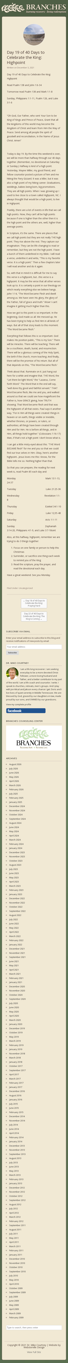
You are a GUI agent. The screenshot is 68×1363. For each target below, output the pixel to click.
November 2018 (17, 1053)
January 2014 (15, 1141)
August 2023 (15, 864)
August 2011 (15, 1229)
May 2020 (14, 1011)
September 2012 (17, 1200)
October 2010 (15, 1267)
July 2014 (13, 1124)
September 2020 (17, 998)
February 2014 (16, 1137)
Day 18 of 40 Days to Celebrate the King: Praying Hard (34, 603)
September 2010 (17, 1271)
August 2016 (15, 1095)
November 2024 (17, 810)
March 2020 (15, 1020)
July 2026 (13, 768)
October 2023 (15, 860)
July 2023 (13, 869)
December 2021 (17, 948)
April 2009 (14, 1309)
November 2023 (17, 856)
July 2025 (13, 793)
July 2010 (13, 1275)
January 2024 (15, 848)
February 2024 (16, 843)
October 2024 (15, 814)
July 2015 (13, 1103)
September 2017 (17, 1070)
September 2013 (17, 1154)
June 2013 (14, 1166)
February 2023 (16, 890)
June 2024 (14, 827)
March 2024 (15, 839)
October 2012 (15, 1196)
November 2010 (17, 1263)
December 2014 (17, 1116)
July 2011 (13, 1233)
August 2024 (15, 822)
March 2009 (15, 1313)
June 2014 (14, 1128)
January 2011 (15, 1254)
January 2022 (15, 944)
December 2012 (17, 1187)
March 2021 (15, 973)
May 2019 (14, 1036)
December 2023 (17, 852)
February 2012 (16, 1221)
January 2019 (15, 1049)
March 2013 (15, 1174)
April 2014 (14, 1133)
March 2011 (15, 1246)
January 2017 (15, 1087)
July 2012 (13, 1208)
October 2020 (15, 994)
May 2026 (14, 776)
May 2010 (14, 1279)
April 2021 (14, 969)
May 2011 (14, 1237)
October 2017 (15, 1066)
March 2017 (15, 1078)
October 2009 (15, 1288)
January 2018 (15, 1061)
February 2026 (16, 789)
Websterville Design (34, 1347)
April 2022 (14, 931)
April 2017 (14, 1074)
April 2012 (14, 1212)
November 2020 (17, 990)
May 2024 (14, 831)
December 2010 (17, 1258)
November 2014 (17, 1120)
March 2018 (15, 1057)
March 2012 (15, 1216)
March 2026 (15, 785)
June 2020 (14, 1007)
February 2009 (16, 1317)
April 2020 (14, 1015)
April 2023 (14, 881)
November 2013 (17, 1149)
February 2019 (16, 1045)
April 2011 (14, 1242)
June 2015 (14, 1107)
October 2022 (15, 906)
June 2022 (14, 923)
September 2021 (17, 957)
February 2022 (16, 940)
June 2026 (14, 772)
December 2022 (17, 898)
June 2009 (14, 1300)
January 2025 (15, 802)
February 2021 (16, 978)
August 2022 (15, 915)
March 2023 (15, 885)
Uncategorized (26, 588)
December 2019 (17, 1028)
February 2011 (16, 1250)
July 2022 (13, 919)
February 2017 (16, 1082)
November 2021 (17, 952)
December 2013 (17, 1145)
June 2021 (14, 961)
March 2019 (15, 1040)
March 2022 (15, 936)
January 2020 (15, 1024)
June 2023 (14, 873)
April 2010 (14, 1283)
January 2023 (15, 894)
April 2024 (14, 835)
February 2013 (16, 1179)
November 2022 (17, 902)
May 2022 (14, 927)
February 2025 (16, 797)
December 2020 (17, 986)
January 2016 (15, 1099)
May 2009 (14, 1305)
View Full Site (34, 1352)
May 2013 (14, 1170)
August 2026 (15, 764)
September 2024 (17, 818)
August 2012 (15, 1204)
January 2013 (15, 1183)
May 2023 (14, 877)
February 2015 (16, 1112)
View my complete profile (18, 704)
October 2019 (15, 1032)
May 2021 (14, 965)
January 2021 (15, 982)
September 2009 (17, 1292)
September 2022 (17, 911)
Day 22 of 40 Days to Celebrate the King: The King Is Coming (34, 616)
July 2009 (13, 1296)
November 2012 (17, 1191)
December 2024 (17, 806)
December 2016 (17, 1091)
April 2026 (14, 781)
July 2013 (13, 1162)
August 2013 (15, 1158)
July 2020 (13, 1003)
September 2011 (17, 1225)
